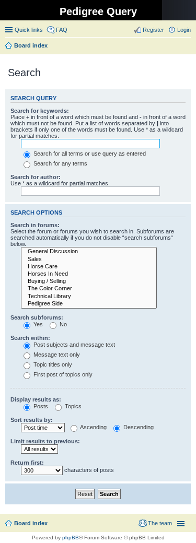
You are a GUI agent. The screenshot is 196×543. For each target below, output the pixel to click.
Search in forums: (35, 225)
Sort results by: (31, 420)
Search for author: (35, 177)
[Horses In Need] (89, 274)
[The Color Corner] (89, 288)
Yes (37, 324)
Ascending (93, 427)
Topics (72, 406)
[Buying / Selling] (89, 281)
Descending (138, 427)
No (62, 324)
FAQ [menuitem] (61, 30)
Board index (31, 523)
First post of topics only (62, 374)
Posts (40, 406)
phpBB (70, 537)
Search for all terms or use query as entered (89, 153)
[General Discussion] (89, 251)
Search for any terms (59, 163)
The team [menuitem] (160, 523)
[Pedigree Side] (89, 304)
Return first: (27, 462)
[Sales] (89, 259)
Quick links (29, 30)
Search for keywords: (39, 111)
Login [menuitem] (184, 30)
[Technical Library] (89, 296)
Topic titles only (52, 364)
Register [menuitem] (153, 30)
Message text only (56, 354)
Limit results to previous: (45, 441)
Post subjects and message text (73, 344)
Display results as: (35, 399)
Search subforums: (36, 317)
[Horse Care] (89, 266)
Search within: (30, 338)
